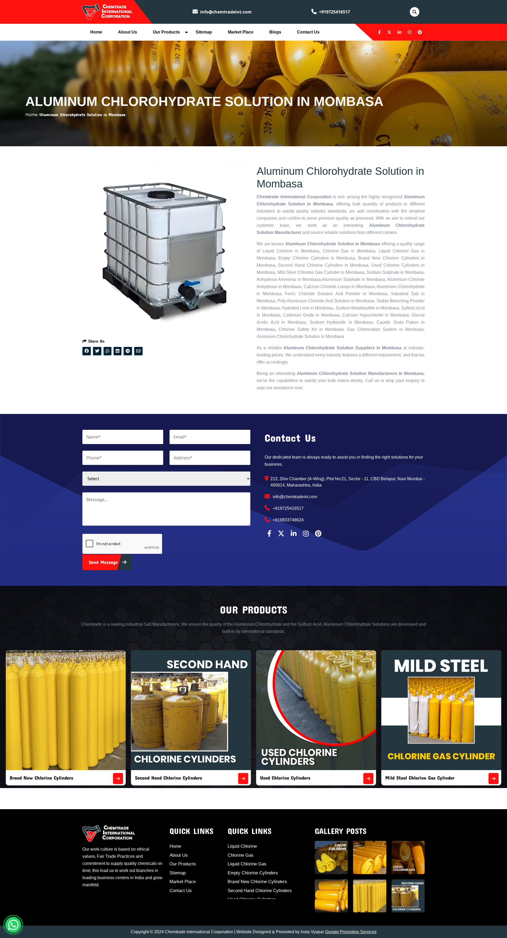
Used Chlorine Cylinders (160, 778)
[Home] (107, 11)
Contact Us (308, 32)
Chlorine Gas (240, 855)
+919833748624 (288, 520)
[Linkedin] (399, 32)
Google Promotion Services (351, 932)
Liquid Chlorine (242, 846)
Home (96, 32)
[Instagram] (409, 32)
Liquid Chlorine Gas (247, 863)
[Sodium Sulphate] (494, 778)
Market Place (240, 32)
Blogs (275, 32)
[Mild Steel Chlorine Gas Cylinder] (368, 778)
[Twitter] (389, 32)
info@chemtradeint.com (225, 12)
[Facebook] (379, 32)
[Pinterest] (420, 32)
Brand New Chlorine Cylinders (257, 881)
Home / (32, 114)
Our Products (166, 32)
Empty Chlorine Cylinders (253, 872)
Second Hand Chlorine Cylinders (43, 778)
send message (104, 562)
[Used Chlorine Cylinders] (243, 778)
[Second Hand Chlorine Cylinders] (118, 778)
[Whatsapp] (13, 925)
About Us (127, 32)
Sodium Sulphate (403, 778)
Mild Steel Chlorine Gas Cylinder (294, 778)
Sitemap (204, 32)
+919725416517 (334, 12)
